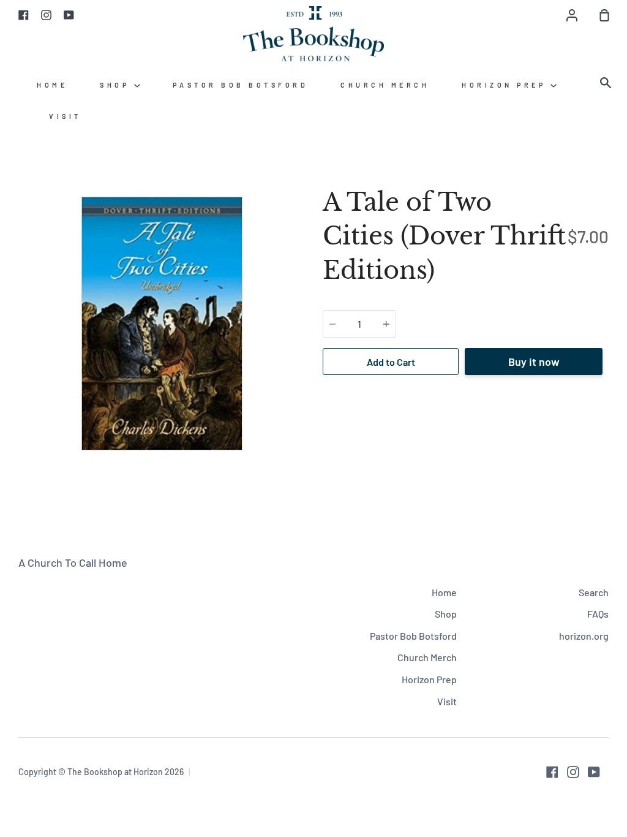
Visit (65, 116)
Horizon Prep (506, 85)
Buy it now (534, 361)
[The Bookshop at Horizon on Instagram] (573, 772)
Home (52, 85)
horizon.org (584, 636)
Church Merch (384, 85)
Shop (117, 85)
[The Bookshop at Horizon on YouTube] (594, 772)
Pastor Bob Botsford (241, 85)
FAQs (598, 613)
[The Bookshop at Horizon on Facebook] (552, 772)
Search (594, 592)
